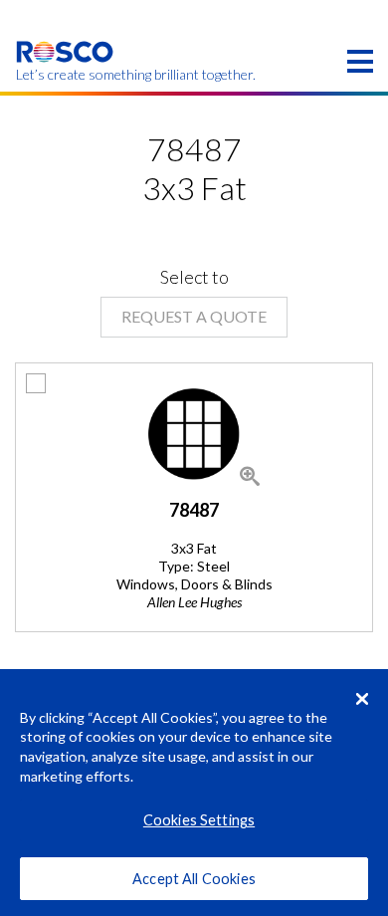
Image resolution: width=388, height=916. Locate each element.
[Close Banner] (362, 699)
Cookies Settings (199, 819)
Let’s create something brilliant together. (65, 75)
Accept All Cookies (194, 878)
